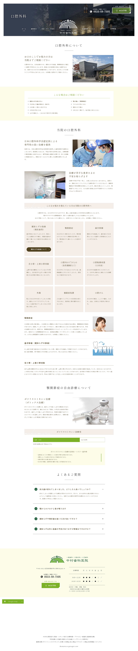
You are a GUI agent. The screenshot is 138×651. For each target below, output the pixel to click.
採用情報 (91, 642)
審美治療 (39, 642)
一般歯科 (84, 637)
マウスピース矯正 (82, 642)
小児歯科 (59, 639)
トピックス (98, 642)
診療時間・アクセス (74, 637)
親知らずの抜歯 (67, 639)
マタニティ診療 (58, 642)
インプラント (77, 639)
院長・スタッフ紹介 (60, 637)
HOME (45, 637)
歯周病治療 (90, 637)
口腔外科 (85, 639)
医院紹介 (50, 637)
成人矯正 (73, 642)
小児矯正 (66, 642)
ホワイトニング (48, 642)
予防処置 (52, 639)
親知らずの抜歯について (39, 249)
